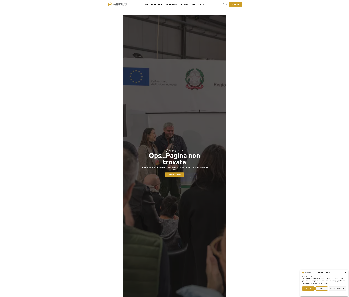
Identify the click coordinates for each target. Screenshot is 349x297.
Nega (321, 288)
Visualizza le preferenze (337, 288)
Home (146, 4)
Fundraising (185, 4)
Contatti (201, 4)
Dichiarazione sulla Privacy (328, 293)
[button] (345, 272)
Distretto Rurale (172, 4)
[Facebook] (223, 4)
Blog (193, 4)
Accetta (308, 288)
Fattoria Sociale (157, 4)
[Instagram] (226, 4)
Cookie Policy (317, 293)
